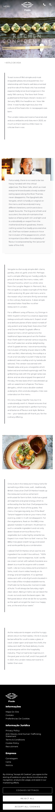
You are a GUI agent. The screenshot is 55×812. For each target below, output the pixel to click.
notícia (9, 765)
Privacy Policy (13, 730)
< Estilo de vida (13, 62)
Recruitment (12, 746)
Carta (8, 762)
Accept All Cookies (27, 806)
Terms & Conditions (15, 739)
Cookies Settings (27, 790)
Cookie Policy (12, 743)
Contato (10, 715)
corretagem (12, 758)
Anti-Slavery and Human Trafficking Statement (23, 735)
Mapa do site (12, 711)
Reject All (27, 798)
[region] (27, 789)
